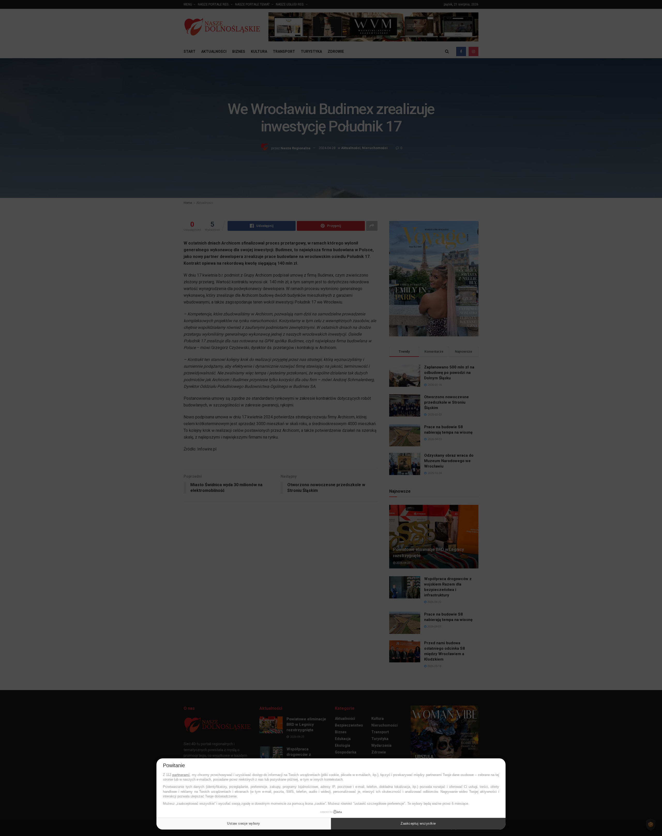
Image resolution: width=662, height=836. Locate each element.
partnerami (181, 775)
